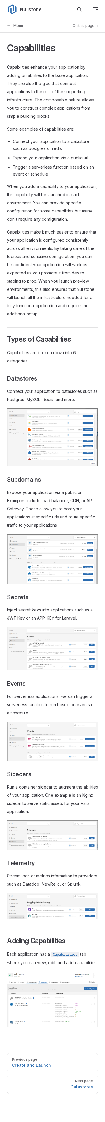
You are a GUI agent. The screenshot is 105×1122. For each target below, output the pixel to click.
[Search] (79, 9)
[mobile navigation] (96, 9)
